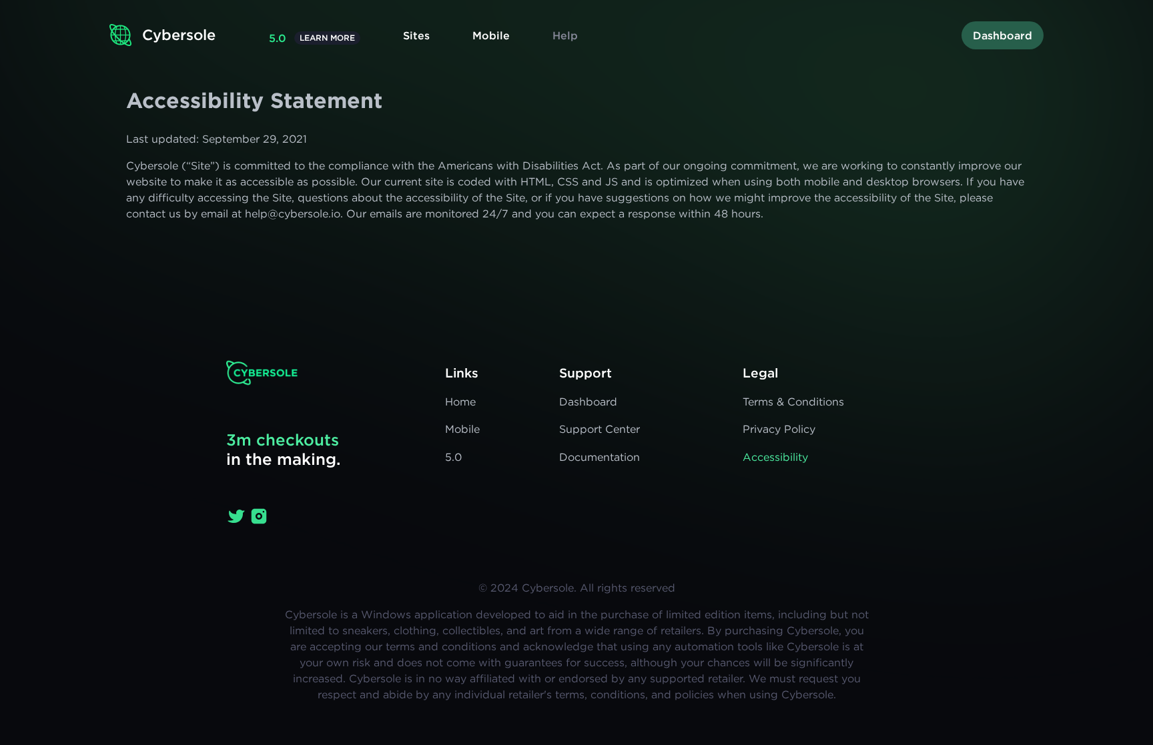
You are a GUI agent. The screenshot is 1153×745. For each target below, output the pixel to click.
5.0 (277, 38)
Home (460, 401)
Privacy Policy (779, 429)
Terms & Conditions (793, 401)
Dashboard (1002, 35)
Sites (416, 35)
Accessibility (775, 457)
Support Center (599, 429)
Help (565, 35)
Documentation (599, 457)
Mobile (491, 35)
